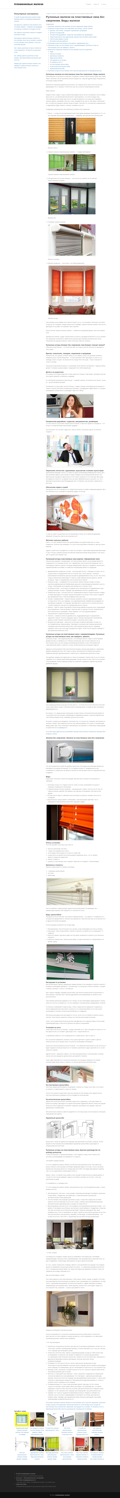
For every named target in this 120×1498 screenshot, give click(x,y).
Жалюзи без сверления (65, 1407)
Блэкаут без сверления (58, 1405)
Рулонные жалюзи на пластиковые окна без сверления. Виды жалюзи (70, 26)
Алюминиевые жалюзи (28, 4)
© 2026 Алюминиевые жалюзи (25, 1474)
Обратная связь (21, 1484)
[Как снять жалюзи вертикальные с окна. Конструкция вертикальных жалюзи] (67, 1450)
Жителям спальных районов (59, 41)
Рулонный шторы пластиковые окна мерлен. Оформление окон (68, 43)
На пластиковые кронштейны (59, 64)
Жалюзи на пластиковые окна (75, 1402)
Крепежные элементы (57, 56)
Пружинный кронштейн (57, 68)
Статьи (103, 4)
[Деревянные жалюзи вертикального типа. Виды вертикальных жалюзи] (37, 1450)
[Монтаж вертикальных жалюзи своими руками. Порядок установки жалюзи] (22, 1450)
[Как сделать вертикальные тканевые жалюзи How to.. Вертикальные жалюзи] (97, 1426)
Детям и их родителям (57, 33)
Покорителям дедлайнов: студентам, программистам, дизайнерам (71, 35)
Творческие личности (73, 1405)
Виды (51, 51)
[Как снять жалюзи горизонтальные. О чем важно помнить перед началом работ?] (82, 1450)
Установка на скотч (56, 62)
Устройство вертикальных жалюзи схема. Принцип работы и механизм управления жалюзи (27, 19)
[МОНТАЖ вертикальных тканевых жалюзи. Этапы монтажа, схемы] (67, 1426)
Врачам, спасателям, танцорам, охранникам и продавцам (68, 30)
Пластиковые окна (87, 1405)
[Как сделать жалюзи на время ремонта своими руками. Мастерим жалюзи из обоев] (97, 1450)
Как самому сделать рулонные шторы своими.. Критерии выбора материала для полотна (27, 58)
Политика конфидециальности (26, 1480)
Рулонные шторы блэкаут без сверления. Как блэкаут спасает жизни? (70, 28)
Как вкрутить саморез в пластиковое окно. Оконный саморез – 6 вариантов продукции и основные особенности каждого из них (28, 27)
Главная (88, 4)
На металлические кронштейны (60, 66)
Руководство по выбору (84, 1409)
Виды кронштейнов (56, 58)
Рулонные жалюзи (59, 1402)
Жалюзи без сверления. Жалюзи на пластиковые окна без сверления (70, 49)
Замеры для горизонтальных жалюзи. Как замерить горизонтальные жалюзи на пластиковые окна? (27, 66)
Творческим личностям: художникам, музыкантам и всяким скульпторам (73, 37)
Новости (96, 4)
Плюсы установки (55, 54)
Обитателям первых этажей (59, 39)
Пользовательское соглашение (34, 1478)
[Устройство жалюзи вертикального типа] (52, 1426)
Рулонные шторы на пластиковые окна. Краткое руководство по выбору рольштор (74, 71)
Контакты (19, 1478)
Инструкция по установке (58, 60)
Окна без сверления (91, 1402)
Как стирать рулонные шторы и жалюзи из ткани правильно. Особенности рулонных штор (27, 50)
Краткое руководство (68, 1409)
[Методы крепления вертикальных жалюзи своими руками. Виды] (52, 1450)
